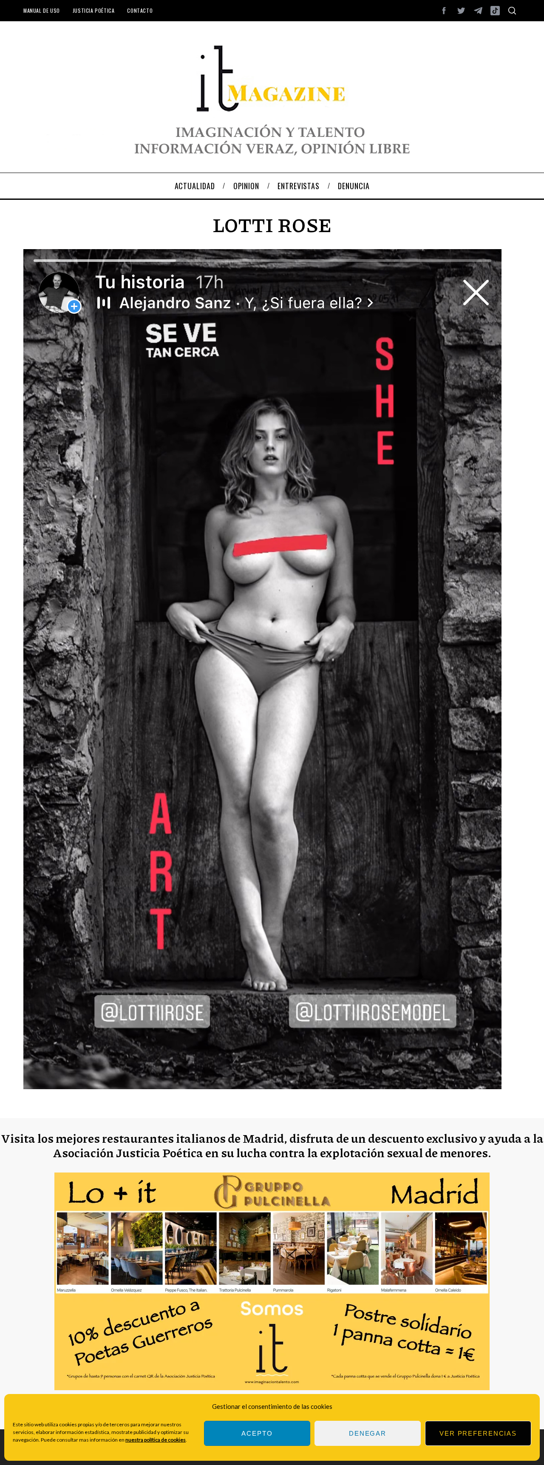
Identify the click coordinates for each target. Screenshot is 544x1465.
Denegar (367, 1433)
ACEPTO (256, 1433)
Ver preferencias (478, 1433)
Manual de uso (41, 10)
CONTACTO (140, 10)
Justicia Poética (94, 10)
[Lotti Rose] (262, 1086)
